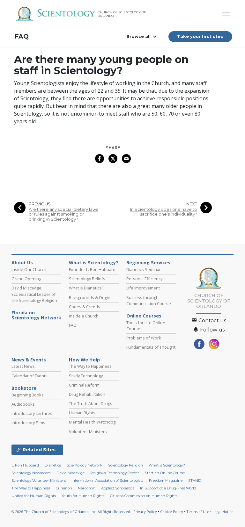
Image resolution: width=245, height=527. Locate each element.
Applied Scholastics (117, 488)
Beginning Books (27, 395)
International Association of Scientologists (107, 480)
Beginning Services (148, 262)
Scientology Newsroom (31, 473)
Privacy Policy (145, 511)
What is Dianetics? (86, 288)
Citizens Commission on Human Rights (143, 496)
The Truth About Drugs (90, 403)
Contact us (211, 320)
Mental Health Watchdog (92, 422)
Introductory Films (28, 422)
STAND (194, 480)
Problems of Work (143, 338)
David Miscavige (70, 473)
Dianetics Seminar (143, 269)
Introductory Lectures (31, 413)
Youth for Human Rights (83, 496)
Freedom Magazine (165, 480)
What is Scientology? (93, 262)
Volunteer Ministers (88, 431)
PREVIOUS (40, 204)
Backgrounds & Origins (91, 297)
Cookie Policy (171, 511)
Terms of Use (197, 511)
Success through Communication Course (148, 300)
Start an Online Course (165, 473)
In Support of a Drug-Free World (168, 488)
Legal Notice (223, 511)
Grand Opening (26, 278)
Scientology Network (84, 465)
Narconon (86, 488)
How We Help (84, 359)
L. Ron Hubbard (25, 465)
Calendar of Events (29, 376)
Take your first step (200, 36)
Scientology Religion (125, 465)
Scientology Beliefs (87, 278)
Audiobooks (23, 404)
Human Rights (82, 413)
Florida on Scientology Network (36, 315)
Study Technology (86, 376)
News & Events (28, 359)
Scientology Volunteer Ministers (38, 480)
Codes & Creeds (84, 307)
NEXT (191, 204)
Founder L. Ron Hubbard (92, 269)
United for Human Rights (33, 496)
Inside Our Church (28, 269)
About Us (22, 262)
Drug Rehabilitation (87, 394)
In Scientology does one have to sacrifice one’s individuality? (163, 212)
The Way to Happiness (90, 366)
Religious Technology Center (114, 473)
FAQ (22, 36)
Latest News (23, 366)
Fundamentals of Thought (150, 347)
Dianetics (53, 465)
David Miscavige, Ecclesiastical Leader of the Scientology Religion (34, 294)
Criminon (64, 488)
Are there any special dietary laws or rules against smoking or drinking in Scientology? (63, 214)
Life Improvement (143, 288)
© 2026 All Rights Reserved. (71, 511)
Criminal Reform (84, 385)
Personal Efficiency (144, 278)
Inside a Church (84, 316)
